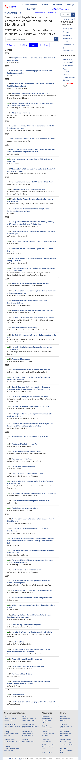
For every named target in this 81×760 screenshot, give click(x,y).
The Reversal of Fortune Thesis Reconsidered (27, 570)
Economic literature (29, 5)
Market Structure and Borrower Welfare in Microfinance (31, 370)
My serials (50, 12)
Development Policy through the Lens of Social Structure (30, 93)
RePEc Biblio (68, 65)
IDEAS (10, 759)
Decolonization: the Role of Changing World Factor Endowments (33, 702)
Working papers (69, 29)
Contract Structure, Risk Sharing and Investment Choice (31, 501)
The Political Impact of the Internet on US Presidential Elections (33, 139)
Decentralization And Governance (23, 466)
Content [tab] (33, 45)
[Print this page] (20, 13)
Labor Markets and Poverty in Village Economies (28, 189)
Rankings (70, 5)
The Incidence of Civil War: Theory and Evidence (28, 666)
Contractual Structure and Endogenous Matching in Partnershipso (34, 493)
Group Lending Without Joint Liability (24, 327)
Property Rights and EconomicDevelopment (27, 659)
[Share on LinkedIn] (16, 13)
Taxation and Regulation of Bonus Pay (24, 444)
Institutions (57, 5)
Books (65, 41)
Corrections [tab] (44, 45)
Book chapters (68, 45)
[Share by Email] (18, 13)
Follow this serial (41, 12)
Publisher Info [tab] (11, 45)
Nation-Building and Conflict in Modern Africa (27, 474)
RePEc (17, 759)
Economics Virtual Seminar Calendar (69, 77)
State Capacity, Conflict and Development (26, 625)
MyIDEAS (60, 9)
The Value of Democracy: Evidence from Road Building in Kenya (33, 318)
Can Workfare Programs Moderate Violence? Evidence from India (34, 241)
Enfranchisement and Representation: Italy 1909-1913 (30, 436)
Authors (45, 5)
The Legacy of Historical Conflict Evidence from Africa (30, 406)
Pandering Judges (18, 694)
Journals (66, 32)
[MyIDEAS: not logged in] (56, 12)
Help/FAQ (30, 9)
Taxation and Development (21, 359)
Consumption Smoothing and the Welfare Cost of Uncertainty (32, 182)
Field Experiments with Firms (22, 459)
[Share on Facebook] (12, 13)
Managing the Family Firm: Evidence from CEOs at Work (31, 283)
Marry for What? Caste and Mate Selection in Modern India (32, 632)
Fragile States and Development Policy (25, 508)
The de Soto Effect (18, 642)
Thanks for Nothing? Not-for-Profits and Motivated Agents (32, 590)
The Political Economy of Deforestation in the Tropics (30, 397)
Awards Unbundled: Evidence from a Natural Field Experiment (33, 310)
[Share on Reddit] (14, 13)
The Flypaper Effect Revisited (22, 674)
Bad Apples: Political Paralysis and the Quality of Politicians (32, 598)
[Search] (73, 15)
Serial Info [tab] (23, 45)
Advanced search (69, 19)
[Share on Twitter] (10, 13)
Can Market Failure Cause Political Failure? (26, 451)
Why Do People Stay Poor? (21, 113)
